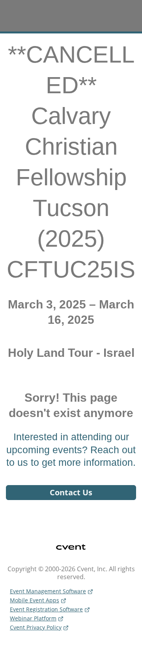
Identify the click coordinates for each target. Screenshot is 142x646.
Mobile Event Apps (34, 600)
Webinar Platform (33, 618)
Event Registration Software (46, 609)
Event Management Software (48, 591)
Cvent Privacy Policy (36, 627)
